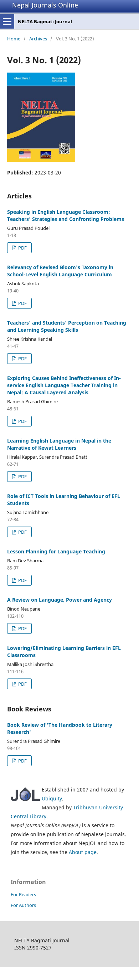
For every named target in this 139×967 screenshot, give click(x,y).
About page (83, 852)
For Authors (23, 905)
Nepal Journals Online (45, 5)
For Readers (23, 894)
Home (13, 38)
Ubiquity (52, 798)
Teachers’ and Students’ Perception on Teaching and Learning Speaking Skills (66, 326)
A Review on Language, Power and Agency (59, 599)
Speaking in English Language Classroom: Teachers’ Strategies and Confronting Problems (65, 215)
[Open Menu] (7, 21)
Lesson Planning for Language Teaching (56, 551)
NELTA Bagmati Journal (45, 21)
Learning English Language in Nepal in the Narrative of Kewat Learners (59, 444)
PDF (22, 248)
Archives (38, 38)
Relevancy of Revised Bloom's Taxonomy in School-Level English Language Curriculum (60, 271)
